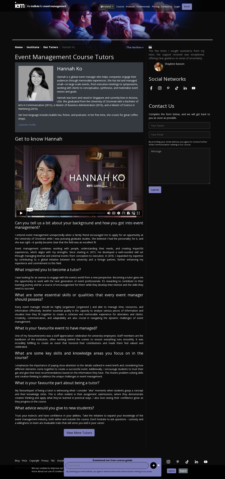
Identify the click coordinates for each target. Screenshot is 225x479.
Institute (130, 6)
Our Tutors (50, 47)
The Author (134, 47)
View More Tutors (79, 433)
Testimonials (143, 6)
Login (177, 6)
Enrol (187, 6)
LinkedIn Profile (27, 124)
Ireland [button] (107, 6)
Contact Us (166, 6)
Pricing (155, 6)
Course (120, 6)
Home (19, 47)
